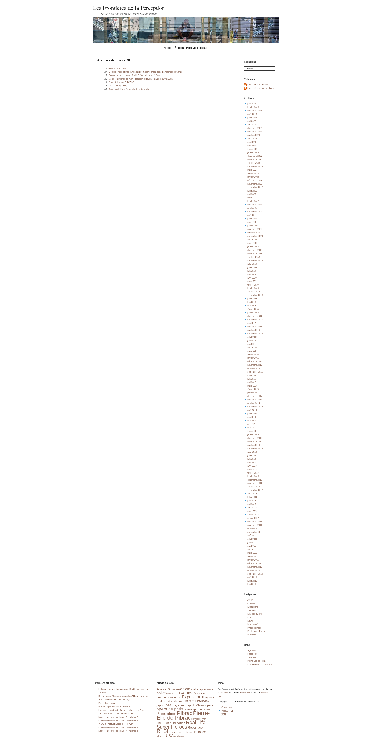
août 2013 (252, 452)
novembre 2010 (254, 567)
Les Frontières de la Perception (129, 7)
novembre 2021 (254, 205)
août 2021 (252, 215)
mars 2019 (252, 281)
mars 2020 (252, 243)
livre (168, 705)
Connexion (226, 707)
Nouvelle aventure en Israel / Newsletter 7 (118, 717)
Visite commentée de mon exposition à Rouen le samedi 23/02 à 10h (141, 79)
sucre (174, 732)
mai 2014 (251, 420)
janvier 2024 (253, 152)
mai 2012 (251, 504)
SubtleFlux (245, 692)
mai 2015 (251, 382)
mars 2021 (252, 222)
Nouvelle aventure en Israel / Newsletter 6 (118, 720)
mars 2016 (252, 351)
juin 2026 (251, 104)
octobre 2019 (253, 257)
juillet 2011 (252, 539)
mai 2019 (251, 274)
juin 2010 (251, 584)
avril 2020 (252, 239)
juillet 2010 (252, 581)
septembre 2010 (255, 574)
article (185, 689)
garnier (210, 697)
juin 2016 (251, 340)
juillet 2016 (252, 337)
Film (204, 697)
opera (209, 705)
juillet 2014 (252, 413)
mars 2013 (252, 469)
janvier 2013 (253, 476)
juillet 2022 (252, 191)
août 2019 (252, 264)
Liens (249, 617)
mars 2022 (252, 198)
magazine (178, 705)
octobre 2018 (253, 292)
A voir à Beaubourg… (118, 68)
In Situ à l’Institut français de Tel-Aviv (115, 724)
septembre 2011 (255, 532)
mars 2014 (252, 427)
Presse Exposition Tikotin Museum (114, 706)
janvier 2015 (253, 393)
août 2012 (252, 494)
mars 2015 (252, 386)
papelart (207, 709)
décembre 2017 (254, 316)
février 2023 (253, 173)
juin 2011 (251, 542)
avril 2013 (252, 466)
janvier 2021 (253, 225)
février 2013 (253, 473)
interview (203, 701)
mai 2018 (251, 305)
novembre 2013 (254, 441)
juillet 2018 (252, 299)
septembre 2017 (255, 319)
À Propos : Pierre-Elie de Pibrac (191, 48)
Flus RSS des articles (257, 84)
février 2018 (253, 309)
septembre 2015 (255, 372)
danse (189, 693)
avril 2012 (252, 507)
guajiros (161, 701)
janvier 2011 (253, 560)
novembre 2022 (254, 184)
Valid (227, 711)
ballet (161, 693)
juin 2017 (251, 323)
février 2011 (252, 556)
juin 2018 (251, 302)
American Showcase (168, 689)
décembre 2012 (254, 480)
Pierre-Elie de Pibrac (257, 661)
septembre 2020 (255, 236)
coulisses (170, 693)
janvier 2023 (253, 177)
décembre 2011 (254, 521)
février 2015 (253, 389)
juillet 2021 (252, 218)
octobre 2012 (253, 487)
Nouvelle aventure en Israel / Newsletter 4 (118, 731)
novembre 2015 (254, 365)
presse (163, 722)
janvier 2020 (253, 246)
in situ (190, 701)
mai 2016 (251, 344)
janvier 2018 (253, 312)
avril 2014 (252, 424)
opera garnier (193, 709)
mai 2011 (251, 546)
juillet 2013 (252, 455)
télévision (161, 736)
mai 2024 (251, 145)
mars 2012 (252, 511)
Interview (251, 610)
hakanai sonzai (175, 701)
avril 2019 (252, 278)
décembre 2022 (254, 180)
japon (160, 705)
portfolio (195, 719)
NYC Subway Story (118, 86)
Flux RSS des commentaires (260, 88)
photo (171, 714)
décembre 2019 (254, 250)
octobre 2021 (253, 208)
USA (170, 736)
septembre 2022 (255, 187)
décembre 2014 (254, 396)
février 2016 (253, 354)
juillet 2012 (252, 497)
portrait (202, 719)
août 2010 (252, 577)
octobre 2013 (253, 445)
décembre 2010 (254, 563)
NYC (202, 705)
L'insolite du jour (254, 614)
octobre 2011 (253, 528)
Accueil (167, 48)
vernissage (179, 736)
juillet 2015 (252, 375)
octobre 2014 (253, 403)
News (250, 621)
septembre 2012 (255, 490)
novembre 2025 (254, 110)
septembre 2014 (255, 406)
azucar (210, 689)
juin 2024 (251, 142)
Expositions (252, 607)
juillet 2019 (252, 267)
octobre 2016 (253, 330)
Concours (252, 603)
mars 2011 (252, 553)
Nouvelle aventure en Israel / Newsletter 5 (118, 727)
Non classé (252, 624)
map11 (189, 705)
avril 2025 (252, 124)
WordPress (223, 692)
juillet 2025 (252, 117)
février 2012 (253, 514)
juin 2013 (251, 459)
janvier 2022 (253, 201)
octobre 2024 (253, 135)
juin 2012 (251, 500)
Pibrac (184, 713)
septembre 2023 (255, 166)
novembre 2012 (254, 483)
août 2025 (252, 114)
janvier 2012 (253, 518)
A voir (250, 600)
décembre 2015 (254, 361)
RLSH (164, 731)
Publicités (251, 635)
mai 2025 (251, 121)
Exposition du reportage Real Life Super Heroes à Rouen (135, 75)
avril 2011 (251, 549)
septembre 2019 (255, 260)
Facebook (252, 654)
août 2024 (252, 138)
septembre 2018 (255, 295)
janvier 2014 (253, 434)
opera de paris (170, 709)
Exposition (191, 696)
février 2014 (253, 431)
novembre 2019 (254, 253)
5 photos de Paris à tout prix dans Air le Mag (129, 89)
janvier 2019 (253, 288)
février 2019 (253, 285)
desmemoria (165, 697)
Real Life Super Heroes (181, 724)
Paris (161, 713)
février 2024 (253, 149)
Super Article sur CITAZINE (121, 82)
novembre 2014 (254, 400)
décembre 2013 (254, 438)
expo (177, 697)
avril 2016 (252, 347)
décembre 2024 (254, 128)
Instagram (252, 657)
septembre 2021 (255, 211)
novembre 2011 (254, 525)
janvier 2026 (253, 107)
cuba (179, 693)
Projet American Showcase (260, 664)
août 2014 (252, 410)
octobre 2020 (253, 232)
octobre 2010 (253, 570)
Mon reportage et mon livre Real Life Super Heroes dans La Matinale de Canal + (146, 72)
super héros (186, 732)
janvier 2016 (253, 358)
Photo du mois (254, 628)
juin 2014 (251, 417)
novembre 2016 (254, 326)
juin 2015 (251, 379)
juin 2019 (251, 271)
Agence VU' (252, 650)
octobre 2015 (253, 368)
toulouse (200, 732)
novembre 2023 (254, 159)
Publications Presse (256, 631)
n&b (197, 705)
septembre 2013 (255, 448)
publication (177, 723)
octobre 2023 (253, 163)
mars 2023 (252, 170)
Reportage (195, 727)
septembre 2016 (255, 333)
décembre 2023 (254, 156)
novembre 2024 (254, 131)
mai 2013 (251, 462)
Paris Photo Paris (106, 703)
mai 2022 (251, 194)
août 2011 (252, 535)
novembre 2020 (254, 229)
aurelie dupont (198, 689)
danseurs (200, 693)
